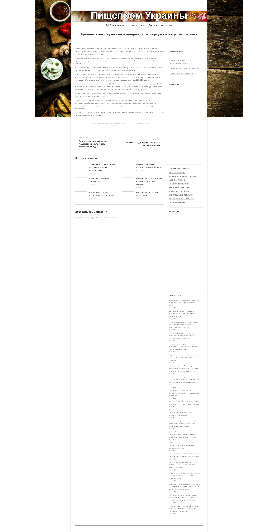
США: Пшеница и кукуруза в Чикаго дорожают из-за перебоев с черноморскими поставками (184, 393)
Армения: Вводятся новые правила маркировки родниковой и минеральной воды (102, 167)
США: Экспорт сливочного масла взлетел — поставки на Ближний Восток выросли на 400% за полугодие (184, 464)
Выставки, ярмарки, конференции (181, 74)
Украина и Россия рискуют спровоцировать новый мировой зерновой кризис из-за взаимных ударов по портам (184, 324)
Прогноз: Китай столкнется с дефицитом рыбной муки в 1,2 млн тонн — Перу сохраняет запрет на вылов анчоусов (183, 497)
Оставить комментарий (142, 123)
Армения (98, 123)
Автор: (113, 123)
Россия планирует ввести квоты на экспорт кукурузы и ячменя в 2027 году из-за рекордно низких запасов (184, 412)
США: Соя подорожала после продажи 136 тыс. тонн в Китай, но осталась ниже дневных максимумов (183, 445)
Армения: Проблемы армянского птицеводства (101, 179)
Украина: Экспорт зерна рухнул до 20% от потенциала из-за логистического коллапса (184, 402)
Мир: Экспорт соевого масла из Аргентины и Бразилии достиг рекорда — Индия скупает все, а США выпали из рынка (184, 486)
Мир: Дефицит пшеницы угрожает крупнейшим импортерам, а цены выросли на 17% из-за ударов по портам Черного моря (184, 381)
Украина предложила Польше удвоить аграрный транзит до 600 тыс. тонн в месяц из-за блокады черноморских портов (184, 368)
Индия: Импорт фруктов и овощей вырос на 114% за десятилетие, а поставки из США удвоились (184, 357)
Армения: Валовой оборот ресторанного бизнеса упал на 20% (149, 165)
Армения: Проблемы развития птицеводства (147, 193)
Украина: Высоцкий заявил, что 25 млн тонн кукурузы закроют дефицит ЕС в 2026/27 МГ (184, 455)
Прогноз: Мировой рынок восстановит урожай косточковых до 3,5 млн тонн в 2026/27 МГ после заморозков (182, 335)
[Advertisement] (39, 5)
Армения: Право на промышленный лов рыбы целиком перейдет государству (149, 181)
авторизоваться (112, 218)
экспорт (124, 126)
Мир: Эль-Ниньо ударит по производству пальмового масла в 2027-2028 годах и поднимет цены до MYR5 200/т (183, 423)
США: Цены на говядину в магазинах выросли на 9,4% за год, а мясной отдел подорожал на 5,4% (182, 313)
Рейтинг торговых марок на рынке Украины (185, 68)
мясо (118, 126)
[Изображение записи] (81, 168)
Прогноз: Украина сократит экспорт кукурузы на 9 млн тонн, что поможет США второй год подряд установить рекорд (183, 434)
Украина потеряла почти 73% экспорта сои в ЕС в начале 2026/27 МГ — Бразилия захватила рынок (184, 475)
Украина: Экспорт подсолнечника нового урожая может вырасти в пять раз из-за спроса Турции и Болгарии (183, 346)
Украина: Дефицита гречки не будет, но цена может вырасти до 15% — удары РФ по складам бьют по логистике (184, 508)
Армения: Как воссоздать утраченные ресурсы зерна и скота (102, 193)
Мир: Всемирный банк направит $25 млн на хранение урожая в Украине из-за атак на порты (184, 302)
